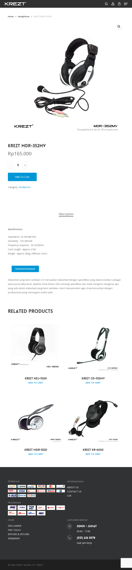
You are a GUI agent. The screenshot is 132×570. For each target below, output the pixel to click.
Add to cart (22, 177)
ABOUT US (73, 487)
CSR (69, 495)
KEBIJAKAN (14, 538)
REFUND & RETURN (18, 534)
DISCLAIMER (14, 525)
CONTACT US (74, 491)
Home (11, 16)
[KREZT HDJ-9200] (36, 346)
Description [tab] (66, 214)
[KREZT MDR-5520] (36, 417)
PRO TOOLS (14, 529)
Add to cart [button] (35, 383)
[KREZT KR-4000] (93, 417)
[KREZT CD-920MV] (93, 346)
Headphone (23, 16)
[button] (125, 3)
